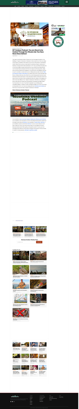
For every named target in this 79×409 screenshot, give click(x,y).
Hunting (18, 6)
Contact (63, 6)
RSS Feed (41, 399)
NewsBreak (41, 401)
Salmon (31, 402)
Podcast (26, 6)
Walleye (31, 401)
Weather (42, 6)
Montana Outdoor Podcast (17, 48)
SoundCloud (41, 398)
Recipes (46, 6)
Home (15, 6)
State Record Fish (57, 6)
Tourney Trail (51, 6)
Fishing (22, 6)
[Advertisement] (39, 15)
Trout (30, 399)
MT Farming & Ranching (53, 398)
